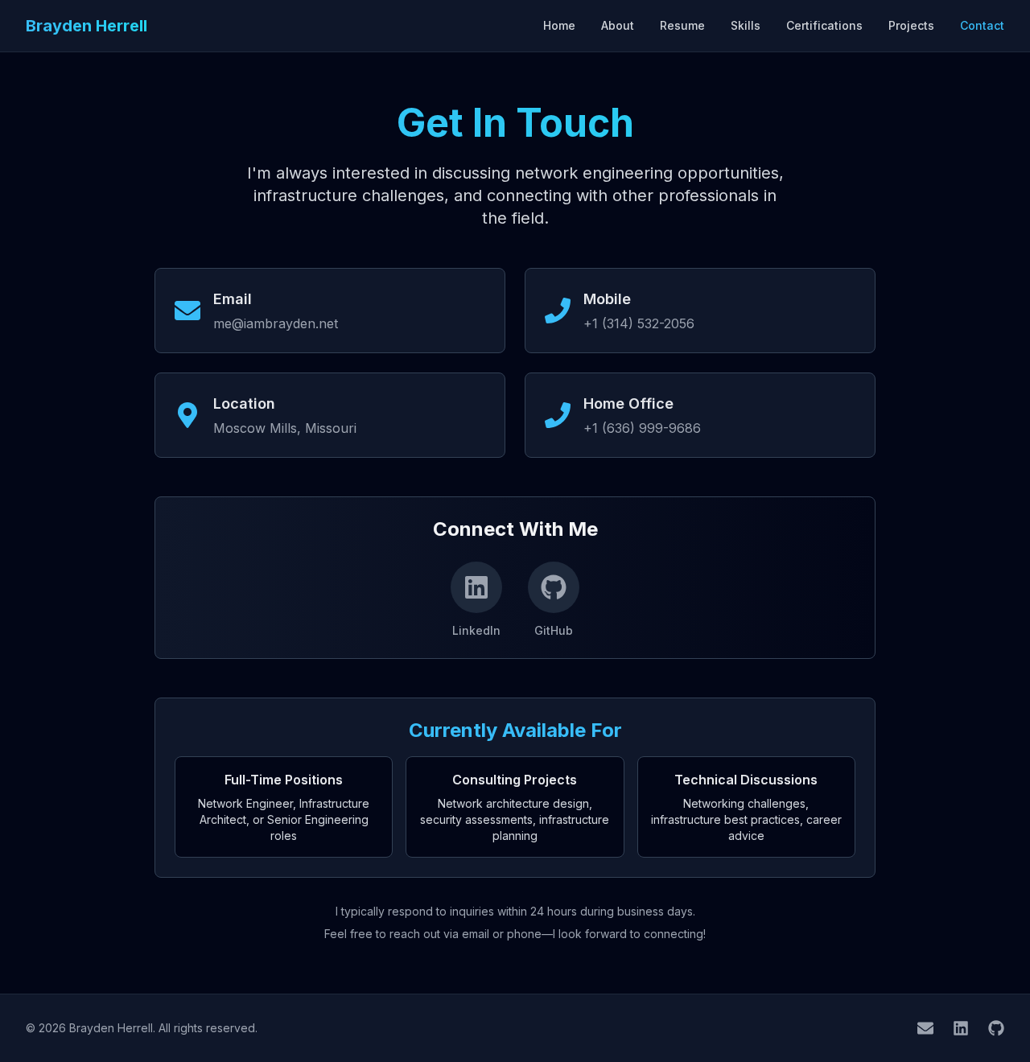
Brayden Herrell (86, 25)
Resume (682, 25)
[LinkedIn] (961, 1028)
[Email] (925, 1028)
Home (559, 25)
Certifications (824, 25)
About (617, 25)
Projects (911, 25)
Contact (982, 25)
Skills (745, 25)
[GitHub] (996, 1028)
